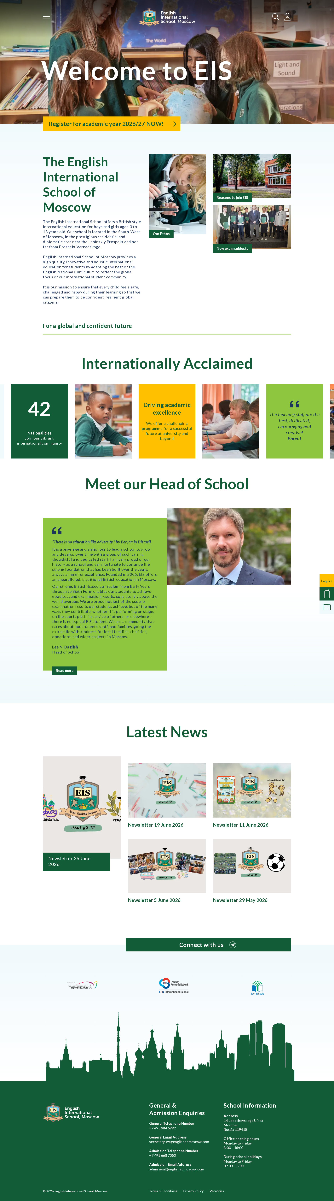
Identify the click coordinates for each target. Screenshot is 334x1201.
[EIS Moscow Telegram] (233, 945)
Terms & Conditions (163, 1191)
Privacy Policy (193, 1191)
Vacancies (217, 1191)
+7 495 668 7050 (162, 1155)
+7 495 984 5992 (162, 1128)
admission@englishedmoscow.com (176, 1169)
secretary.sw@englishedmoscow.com (179, 1141)
